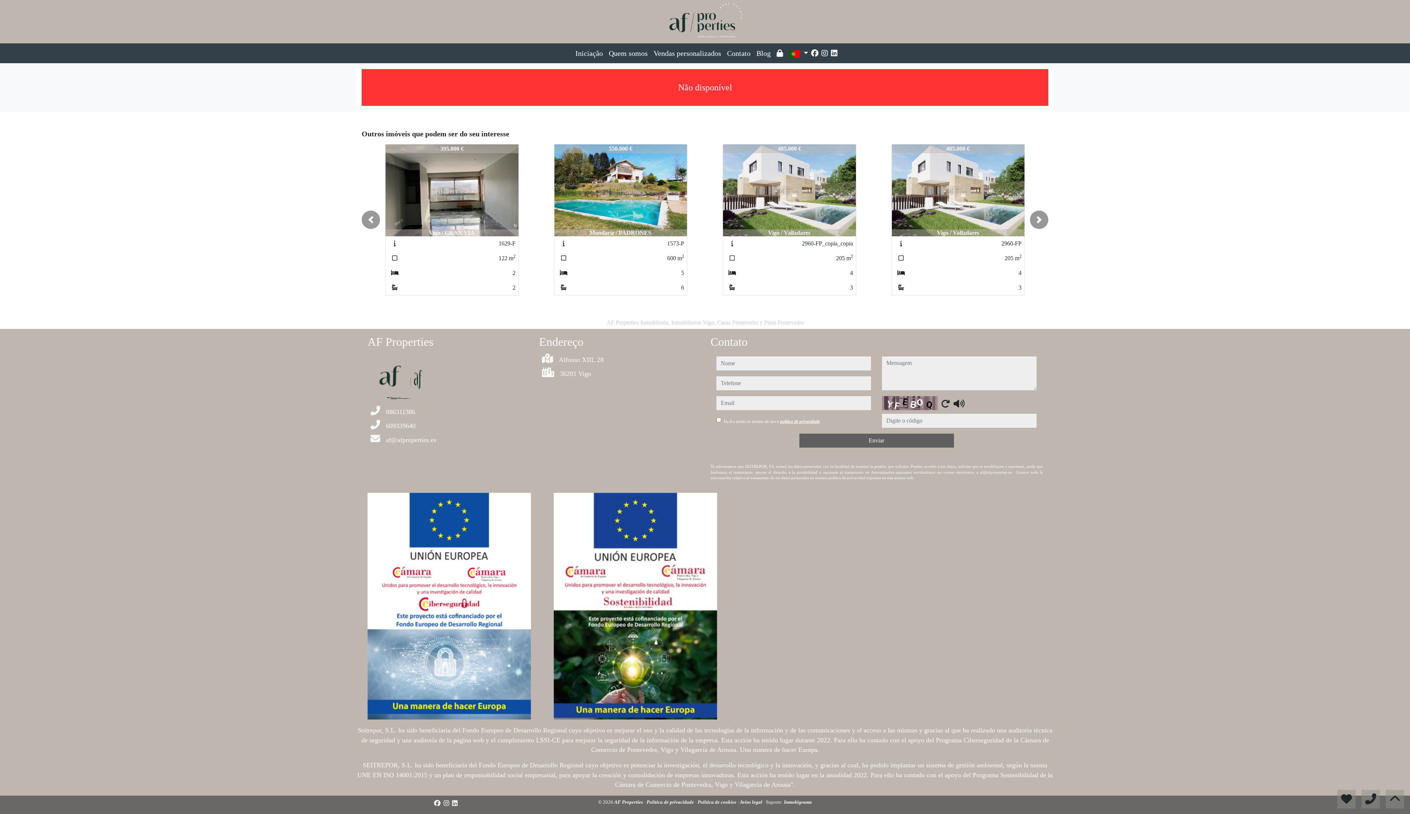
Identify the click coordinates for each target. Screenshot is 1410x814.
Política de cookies (717, 802)
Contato (739, 53)
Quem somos (628, 53)
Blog (763, 53)
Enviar (876, 440)
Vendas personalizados (687, 53)
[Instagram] (824, 53)
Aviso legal (751, 802)
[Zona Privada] (780, 53)
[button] (371, 220)
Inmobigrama (798, 802)
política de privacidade (800, 421)
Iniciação (589, 53)
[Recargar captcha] (945, 403)
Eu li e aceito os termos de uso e (772, 421)
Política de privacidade (671, 802)
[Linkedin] (834, 53)
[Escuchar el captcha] (959, 403)
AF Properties (629, 802)
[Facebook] (814, 53)
